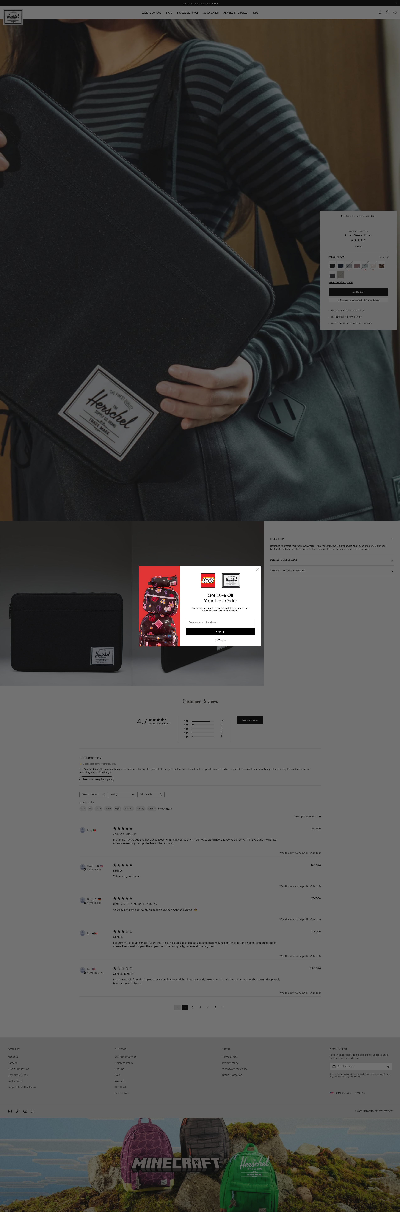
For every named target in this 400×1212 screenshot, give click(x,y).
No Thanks (220, 640)
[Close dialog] (257, 569)
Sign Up (220, 631)
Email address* (195, 616)
